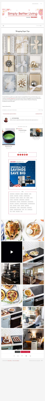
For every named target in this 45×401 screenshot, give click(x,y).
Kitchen (18, 201)
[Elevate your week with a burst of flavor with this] (33, 252)
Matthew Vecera (15, 118)
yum (21, 211)
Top (41, 360)
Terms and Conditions (16, 360)
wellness (18, 211)
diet (24, 197)
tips (10, 211)
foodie (11, 199)
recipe (19, 205)
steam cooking (23, 207)
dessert (21, 197)
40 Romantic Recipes (22, 130)
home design (22, 199)
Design (17, 197)
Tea (25, 209)
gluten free (16, 199)
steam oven (29, 207)
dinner (28, 197)
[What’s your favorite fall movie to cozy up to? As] (11, 252)
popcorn (14, 205)
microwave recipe (31, 203)
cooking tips (12, 197)
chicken (11, 195)
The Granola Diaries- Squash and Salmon (9, 113)
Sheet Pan (27, 205)
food (31, 197)
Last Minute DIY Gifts (39, 113)
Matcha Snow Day (8, 146)
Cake (30, 193)
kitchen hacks (30, 201)
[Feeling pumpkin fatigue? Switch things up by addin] (11, 295)
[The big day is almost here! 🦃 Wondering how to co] (11, 230)
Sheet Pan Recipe (13, 207)
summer (11, 209)
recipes (22, 205)
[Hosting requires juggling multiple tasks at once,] (11, 273)
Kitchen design (24, 201)
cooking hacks (26, 195)
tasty (23, 209)
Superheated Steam (17, 209)
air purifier (12, 193)
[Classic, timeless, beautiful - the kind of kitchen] (33, 273)
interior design (13, 201)
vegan (14, 211)
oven (11, 205)
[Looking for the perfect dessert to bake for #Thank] (33, 230)
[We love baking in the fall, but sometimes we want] (11, 339)
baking (22, 193)
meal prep (12, 203)
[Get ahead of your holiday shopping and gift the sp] (33, 339)
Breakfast (26, 193)
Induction (27, 199)
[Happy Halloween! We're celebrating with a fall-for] (33, 295)
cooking (21, 195)
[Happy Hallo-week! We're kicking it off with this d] (11, 317)
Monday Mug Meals (36, 137)
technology (30, 209)
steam (18, 207)
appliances (18, 193)
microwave (17, 203)
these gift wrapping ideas (11, 98)
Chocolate (16, 195)
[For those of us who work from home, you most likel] (33, 317)
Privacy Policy (10, 360)
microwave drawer (23, 203)
